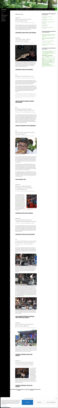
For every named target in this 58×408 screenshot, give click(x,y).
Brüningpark (25, 316)
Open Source (43, 61)
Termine (48, 63)
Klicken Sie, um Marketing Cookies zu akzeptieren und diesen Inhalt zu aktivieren (26, 260)
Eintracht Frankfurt (48, 53)
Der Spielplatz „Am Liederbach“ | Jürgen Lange (48, 37)
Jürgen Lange (3, 9)
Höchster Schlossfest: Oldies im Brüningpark (24, 363)
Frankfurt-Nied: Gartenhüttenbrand (47, 16)
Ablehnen (39, 402)
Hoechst (20, 317)
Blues (16, 179)
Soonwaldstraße (50, 62)
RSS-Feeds (45, 9)
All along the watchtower (29, 294)
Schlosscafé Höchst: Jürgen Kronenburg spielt (25, 221)
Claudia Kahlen (3, 19)
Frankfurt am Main (18, 32)
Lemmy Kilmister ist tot (24, 76)
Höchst (24, 32)
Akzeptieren (27, 402)
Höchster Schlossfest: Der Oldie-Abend (24, 325)
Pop (26, 234)
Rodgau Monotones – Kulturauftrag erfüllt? (24, 110)
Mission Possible (20, 203)
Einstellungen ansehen (51, 402)
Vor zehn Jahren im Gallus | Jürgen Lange (47, 44)
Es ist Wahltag (48, 42)
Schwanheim (50, 61)
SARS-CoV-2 (47, 61)
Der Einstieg (17, 9)
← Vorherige (18, 390)
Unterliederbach (27, 9)
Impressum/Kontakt (4, 406)
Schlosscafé (32, 234)
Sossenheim (53, 62)
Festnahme (54, 53)
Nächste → (32, 390)
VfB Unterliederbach (49, 65)
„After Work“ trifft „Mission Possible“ (23, 40)
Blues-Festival (21, 316)
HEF (31, 9)
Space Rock (20, 102)
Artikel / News (22, 9)
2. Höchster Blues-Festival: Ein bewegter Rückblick (26, 242)
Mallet (27, 32)
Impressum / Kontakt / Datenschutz (38, 9)
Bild (16, 327)
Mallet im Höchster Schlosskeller (23, 20)
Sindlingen (46, 62)
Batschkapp (17, 125)
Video (17, 244)
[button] (56, 398)
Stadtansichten (44, 63)
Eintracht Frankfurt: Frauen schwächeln (47, 19)
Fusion (17, 317)
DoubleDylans (21, 179)
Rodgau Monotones (32, 125)
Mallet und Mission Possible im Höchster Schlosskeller (23, 187)
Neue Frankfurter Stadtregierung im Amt (47, 27)
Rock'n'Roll (27, 317)
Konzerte (16, 17)
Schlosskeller (34, 32)
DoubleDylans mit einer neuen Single (24, 133)
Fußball (47, 56)
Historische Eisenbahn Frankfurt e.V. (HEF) (48, 58)
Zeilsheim (43, 66)
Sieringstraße (43, 62)
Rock (29, 32)
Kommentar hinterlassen (31, 22)
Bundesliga (49, 50)
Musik (19, 17)
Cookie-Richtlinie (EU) (51, 9)
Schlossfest (17, 355)
